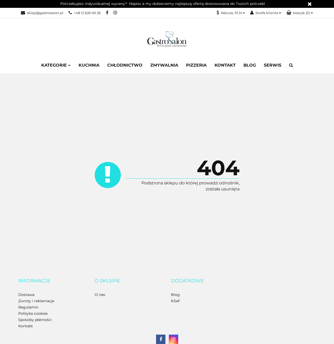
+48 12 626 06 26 (87, 13)
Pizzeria (196, 65)
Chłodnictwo (124, 65)
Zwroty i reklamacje (36, 301)
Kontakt (225, 65)
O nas (100, 294)
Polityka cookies (33, 313)
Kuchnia (89, 65)
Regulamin (28, 307)
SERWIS (272, 65)
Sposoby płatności (35, 319)
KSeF (175, 301)
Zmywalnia (164, 65)
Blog (249, 65)
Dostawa (26, 294)
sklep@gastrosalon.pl (45, 13)
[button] (300, 13)
